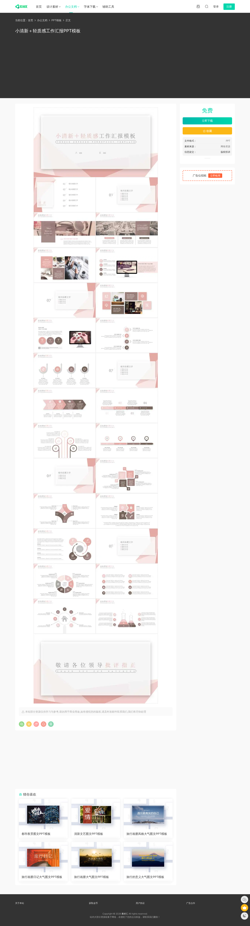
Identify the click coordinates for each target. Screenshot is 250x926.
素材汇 (125, 913)
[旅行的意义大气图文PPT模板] (148, 857)
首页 (39, 6)
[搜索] (206, 6)
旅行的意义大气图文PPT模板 (145, 877)
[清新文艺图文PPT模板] (95, 814)
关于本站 (19, 903)
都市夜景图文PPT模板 (36, 834)
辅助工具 (108, 6)
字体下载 (90, 6)
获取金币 (93, 903)
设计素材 (52, 6)
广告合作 (190, 903)
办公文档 (71, 6)
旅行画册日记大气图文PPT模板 (42, 877)
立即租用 (215, 175)
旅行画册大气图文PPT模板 (91, 877)
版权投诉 (225, 151)
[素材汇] (21, 6)
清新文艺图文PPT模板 (88, 834)
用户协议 (140, 903)
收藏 (209, 131)
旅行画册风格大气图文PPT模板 (146, 834)
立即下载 (207, 120)
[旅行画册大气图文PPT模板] (95, 857)
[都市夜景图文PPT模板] (43, 814)
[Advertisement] (125, 65)
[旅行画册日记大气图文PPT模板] (43, 857)
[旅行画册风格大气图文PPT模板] (148, 814)
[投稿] (198, 6)
